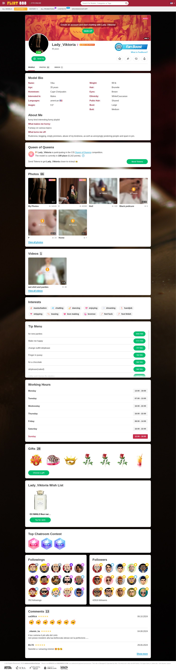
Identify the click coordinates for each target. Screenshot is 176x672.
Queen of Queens (83, 152)
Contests (62, 9)
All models (7, 9)
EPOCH (51, 663)
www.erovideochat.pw (32, 663)
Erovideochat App (79, 9)
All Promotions (48, 9)
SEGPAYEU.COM (62, 663)
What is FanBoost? (139, 52)
